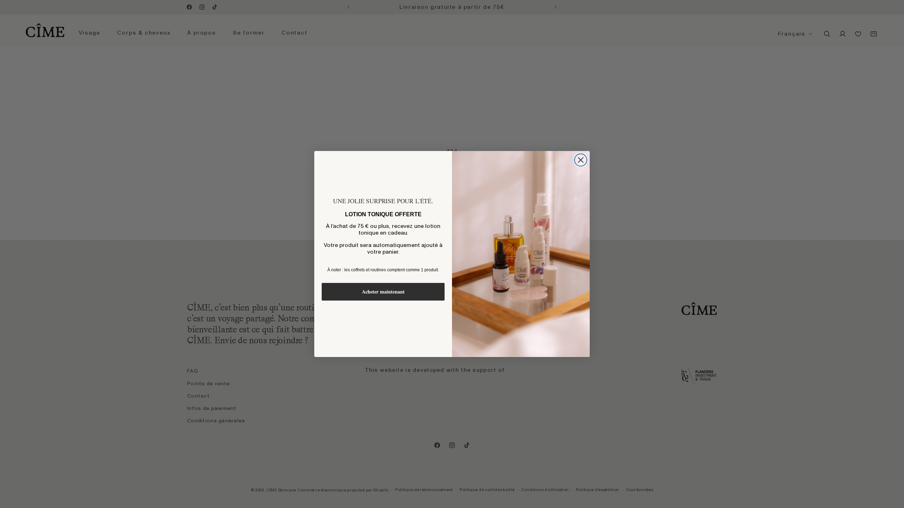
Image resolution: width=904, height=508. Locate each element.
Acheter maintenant (383, 291)
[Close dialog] (581, 160)
